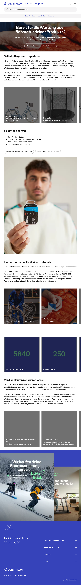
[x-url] (9, 542)
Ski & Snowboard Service (52, 440)
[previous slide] (6, 527)
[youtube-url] (14, 542)
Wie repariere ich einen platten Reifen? (21, 321)
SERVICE (47, 555)
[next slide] (11, 527)
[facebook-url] (5, 542)
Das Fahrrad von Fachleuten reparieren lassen (20, 440)
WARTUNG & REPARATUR (54, 540)
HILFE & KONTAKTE (51, 548)
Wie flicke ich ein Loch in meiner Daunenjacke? (55, 320)
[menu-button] (74, 3)
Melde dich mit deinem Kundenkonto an (40, 46)
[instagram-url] (18, 542)
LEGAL (46, 562)
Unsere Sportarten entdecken (48, 151)
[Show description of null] (50, 516)
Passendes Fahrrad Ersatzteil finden (19, 151)
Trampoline (47, 118)
